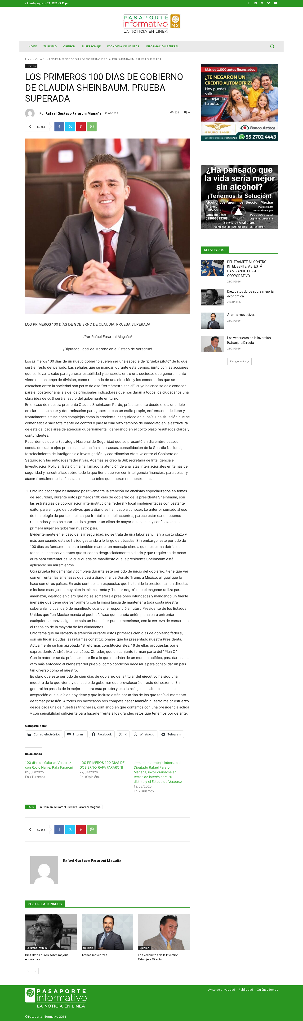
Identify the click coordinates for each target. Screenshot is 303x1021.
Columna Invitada (37, 947)
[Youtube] (275, 3)
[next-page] (36, 971)
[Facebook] (249, 3)
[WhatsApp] (92, 126)
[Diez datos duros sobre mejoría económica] (51, 932)
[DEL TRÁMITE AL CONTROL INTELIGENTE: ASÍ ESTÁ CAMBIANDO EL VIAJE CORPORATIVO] (212, 268)
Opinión (40, 59)
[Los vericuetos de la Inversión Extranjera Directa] (164, 932)
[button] (272, 46)
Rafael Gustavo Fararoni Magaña (73, 113)
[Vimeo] (268, 3)
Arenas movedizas (94, 955)
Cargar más (238, 361)
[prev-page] (28, 971)
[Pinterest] (81, 126)
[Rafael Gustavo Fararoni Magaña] (32, 113)
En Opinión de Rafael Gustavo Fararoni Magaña (70, 807)
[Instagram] (255, 3)
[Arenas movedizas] (108, 932)
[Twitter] (262, 3)
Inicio (28, 59)
